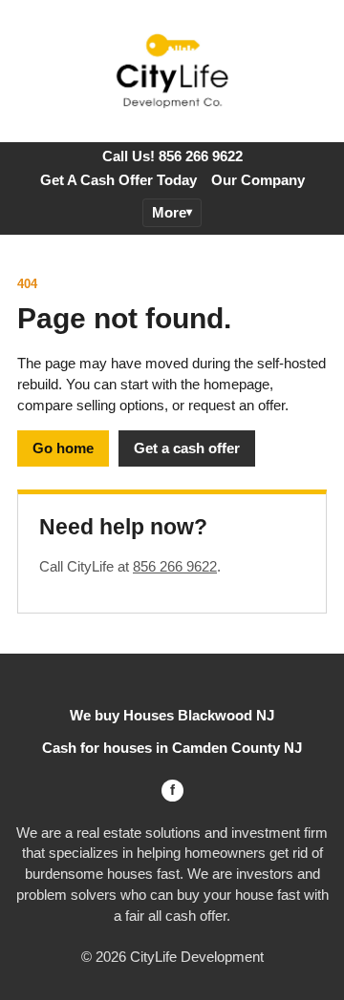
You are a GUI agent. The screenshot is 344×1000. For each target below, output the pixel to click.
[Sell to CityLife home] (172, 72)
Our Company (258, 180)
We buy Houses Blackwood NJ (172, 715)
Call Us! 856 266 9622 (172, 156)
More (169, 212)
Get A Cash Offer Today (118, 180)
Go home (63, 448)
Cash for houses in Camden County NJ (172, 748)
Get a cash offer (187, 448)
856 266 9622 (175, 566)
